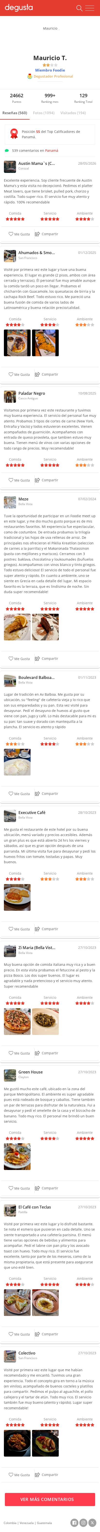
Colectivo (26, 1353)
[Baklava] (17, 626)
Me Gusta (21, 234)
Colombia (10, 1523)
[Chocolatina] (45, 626)
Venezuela (27, 1523)
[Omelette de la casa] (17, 1156)
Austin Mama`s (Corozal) (36, 163)
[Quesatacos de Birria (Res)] (45, 342)
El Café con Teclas (34, 1207)
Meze (23, 499)
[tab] (15, 113)
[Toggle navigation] (90, 8)
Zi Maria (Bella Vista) (36, 947)
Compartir (50, 234)
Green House (30, 1072)
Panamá (51, 150)
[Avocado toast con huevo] (17, 1302)
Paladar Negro (31, 393)
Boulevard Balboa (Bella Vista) (36, 677)
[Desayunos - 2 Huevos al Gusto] (17, 761)
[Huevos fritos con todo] (17, 897)
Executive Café (31, 812)
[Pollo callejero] (45, 1442)
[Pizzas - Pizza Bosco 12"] (17, 1021)
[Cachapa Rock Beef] (17, 342)
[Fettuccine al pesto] (45, 1021)
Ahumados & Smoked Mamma (36, 252)
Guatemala (44, 1523)
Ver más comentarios (47, 1499)
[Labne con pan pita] (45, 1302)
